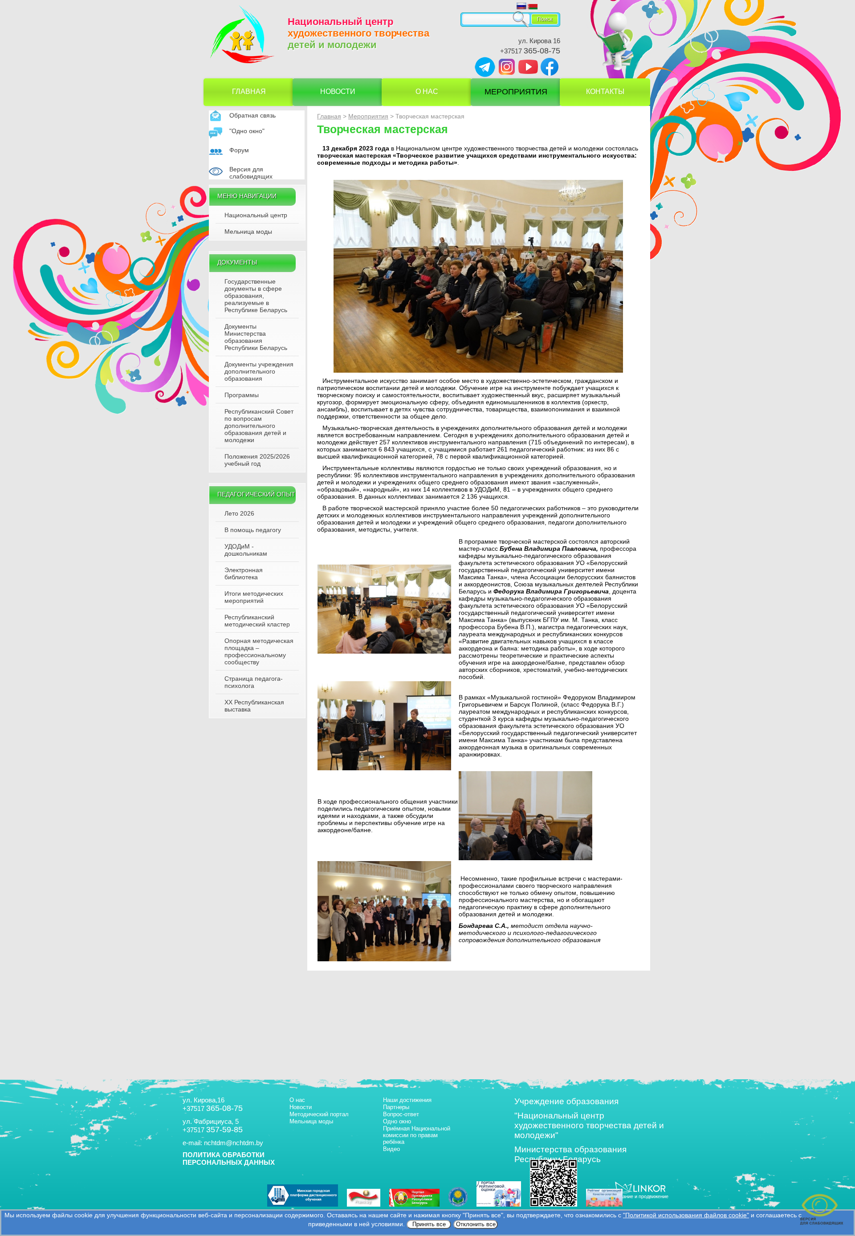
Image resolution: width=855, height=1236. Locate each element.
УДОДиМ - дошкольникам (245, 550)
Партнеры (396, 1107)
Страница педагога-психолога (253, 682)
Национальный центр (255, 215)
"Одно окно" (247, 130)
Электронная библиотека (243, 573)
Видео (391, 1149)
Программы (241, 394)
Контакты (605, 91)
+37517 (530, 51)
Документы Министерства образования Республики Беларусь (255, 337)
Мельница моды (248, 231)
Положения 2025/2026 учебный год (257, 460)
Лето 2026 (239, 513)
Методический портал (319, 1114)
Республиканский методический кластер (257, 621)
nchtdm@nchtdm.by (233, 1143)
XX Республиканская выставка (254, 706)
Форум (239, 150)
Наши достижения (407, 1100)
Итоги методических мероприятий (253, 597)
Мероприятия (515, 91)
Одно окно (397, 1121)
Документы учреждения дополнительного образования (258, 371)
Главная (249, 91)
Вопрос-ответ (401, 1114)
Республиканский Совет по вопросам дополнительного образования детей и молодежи (258, 425)
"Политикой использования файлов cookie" (686, 1215)
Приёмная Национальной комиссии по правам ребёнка (416, 1135)
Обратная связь (252, 115)
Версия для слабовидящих (251, 173)
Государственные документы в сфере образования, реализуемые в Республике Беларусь (255, 295)
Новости (337, 91)
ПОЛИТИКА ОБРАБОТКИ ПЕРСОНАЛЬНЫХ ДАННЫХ (229, 1158)
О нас (426, 91)
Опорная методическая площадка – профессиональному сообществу (258, 651)
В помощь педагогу (252, 529)
